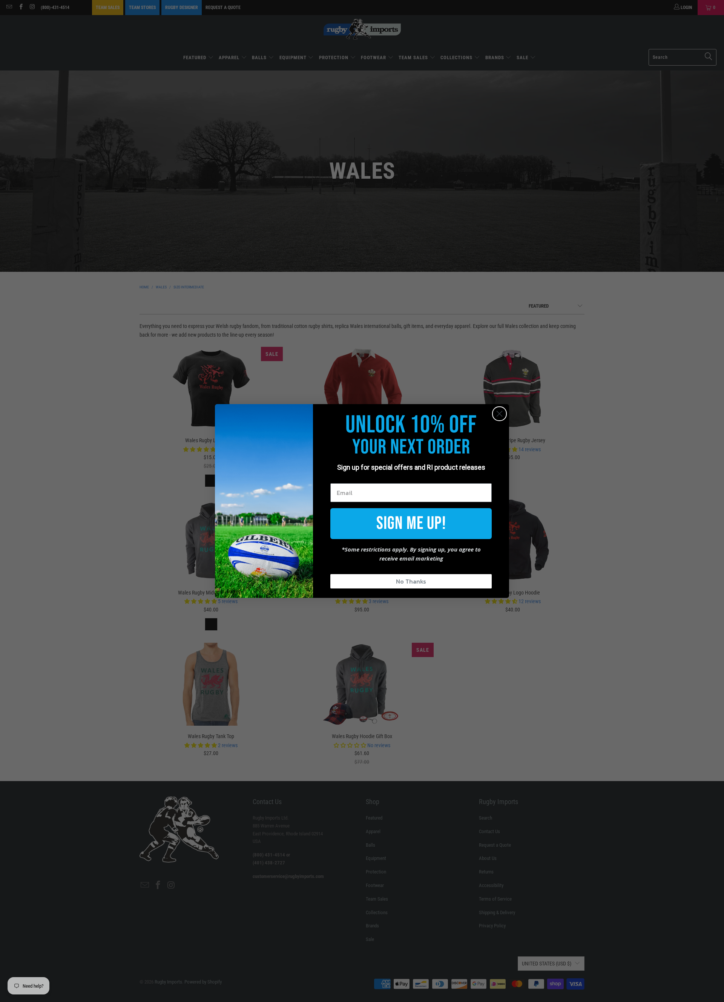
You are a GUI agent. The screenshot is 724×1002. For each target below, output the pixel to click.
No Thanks (411, 581)
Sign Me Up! (411, 523)
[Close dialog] (499, 413)
